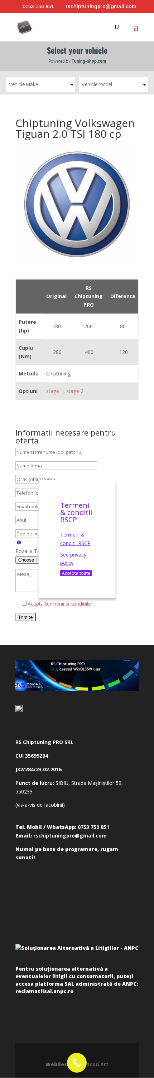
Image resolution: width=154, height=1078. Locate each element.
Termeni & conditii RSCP (75, 539)
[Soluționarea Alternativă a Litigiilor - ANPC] (77, 953)
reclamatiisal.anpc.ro (44, 991)
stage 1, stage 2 (64, 391)
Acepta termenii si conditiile (59, 603)
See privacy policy (73, 559)
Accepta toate (76, 573)
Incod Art (97, 1064)
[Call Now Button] (77, 1063)
